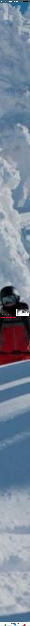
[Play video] (23, 312)
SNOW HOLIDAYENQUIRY (25, 1)
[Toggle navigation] (29, 1)
